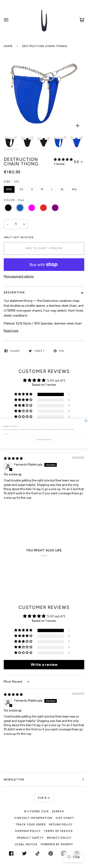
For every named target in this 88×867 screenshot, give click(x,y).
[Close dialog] (85, 420)
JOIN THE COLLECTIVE (44, 439)
